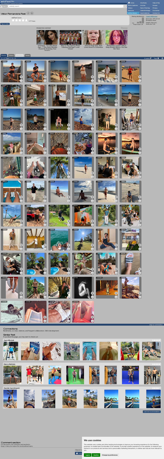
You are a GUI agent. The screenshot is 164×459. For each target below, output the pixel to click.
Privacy (155, 8)
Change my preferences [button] (110, 455)
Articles (142, 5)
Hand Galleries (144, 13)
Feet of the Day (145, 8)
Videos (130, 8)
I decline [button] (96, 455)
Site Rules (143, 3)
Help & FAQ (156, 3)
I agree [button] (87, 455)
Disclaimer (156, 10)
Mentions (131, 10)
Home (132, 3)
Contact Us (156, 13)
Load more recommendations (152, 411)
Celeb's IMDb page (151, 16)
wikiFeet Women (132, 13)
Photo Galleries (133, 5)
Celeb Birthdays (145, 10)
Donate (155, 5)
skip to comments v (156, 324)
